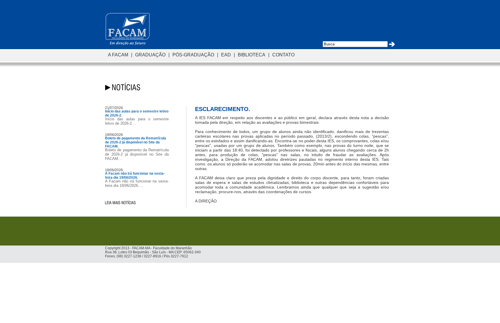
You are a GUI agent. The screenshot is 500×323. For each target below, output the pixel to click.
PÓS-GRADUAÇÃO (193, 54)
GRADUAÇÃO (150, 54)
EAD (226, 54)
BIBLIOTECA (251, 54)
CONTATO (283, 54)
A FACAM (118, 54)
